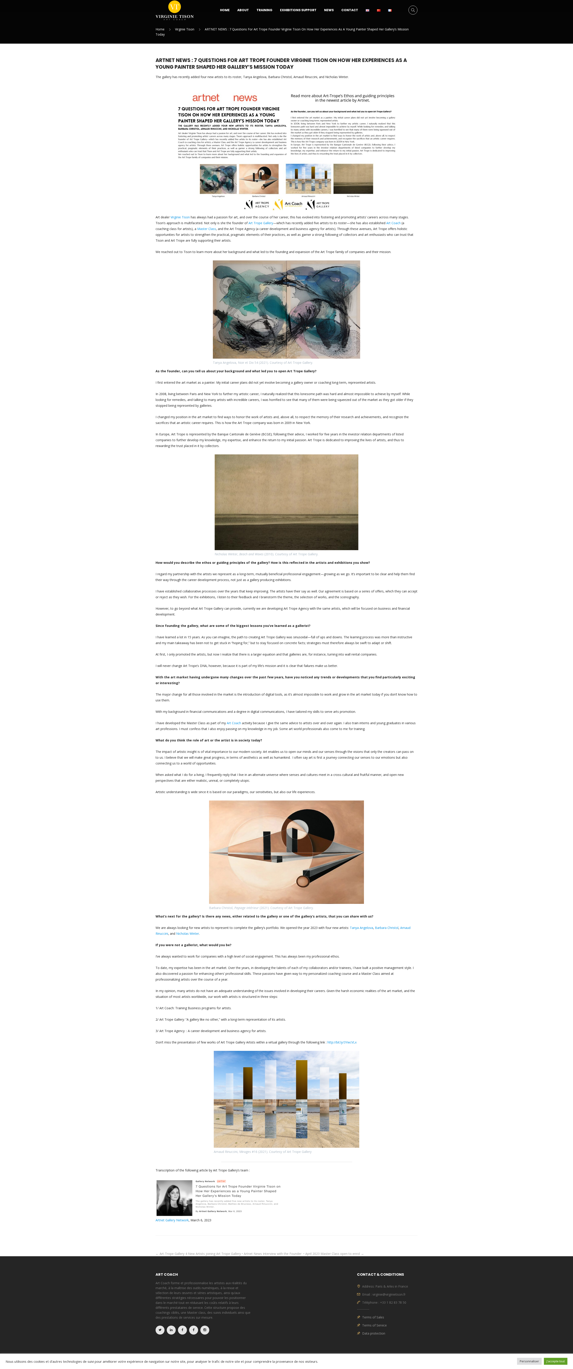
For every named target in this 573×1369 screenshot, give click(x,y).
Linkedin (171, 1330)
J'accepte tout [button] (556, 1361)
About (243, 10)
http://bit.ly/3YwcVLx (342, 1042)
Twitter (160, 1330)
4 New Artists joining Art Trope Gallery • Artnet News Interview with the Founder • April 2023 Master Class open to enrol (274, 1254)
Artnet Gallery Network (172, 1220)
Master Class (206, 229)
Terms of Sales (373, 1317)
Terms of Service (374, 1325)
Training (264, 10)
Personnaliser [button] (529, 1361)
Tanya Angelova (361, 928)
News (329, 10)
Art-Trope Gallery (170, 1254)
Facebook (182, 1330)
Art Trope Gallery (260, 223)
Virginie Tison (184, 29)
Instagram (204, 1330)
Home (225, 10)
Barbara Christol (386, 928)
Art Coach (393, 223)
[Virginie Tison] (175, 10)
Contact (349, 10)
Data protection (373, 1333)
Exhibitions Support (298, 10)
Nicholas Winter (187, 933)
